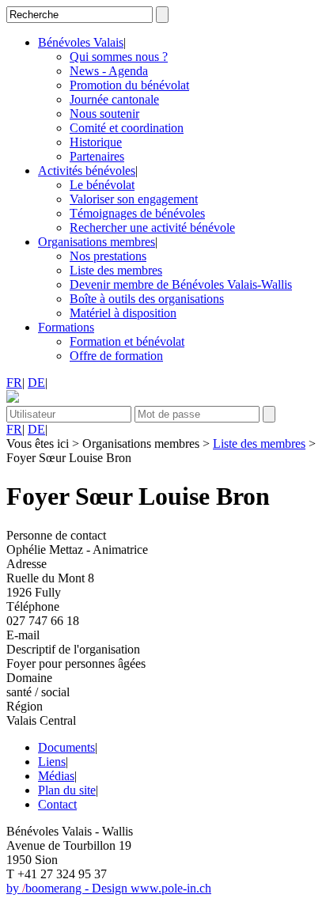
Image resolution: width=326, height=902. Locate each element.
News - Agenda (109, 71)
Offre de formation (116, 355)
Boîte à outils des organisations (147, 298)
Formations (66, 327)
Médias (56, 776)
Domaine (29, 677)
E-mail (23, 635)
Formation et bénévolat (127, 341)
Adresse (26, 563)
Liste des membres (116, 270)
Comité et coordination (127, 128)
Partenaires (97, 156)
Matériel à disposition (123, 313)
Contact (57, 804)
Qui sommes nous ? (119, 56)
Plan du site (67, 790)
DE (36, 382)
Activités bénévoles (86, 170)
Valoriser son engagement (134, 199)
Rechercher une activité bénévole (152, 227)
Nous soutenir (104, 113)
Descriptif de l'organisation (73, 649)
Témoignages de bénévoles (137, 213)
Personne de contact (56, 535)
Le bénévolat (102, 184)
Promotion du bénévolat (129, 85)
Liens (52, 761)
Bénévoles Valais (80, 42)
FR (14, 382)
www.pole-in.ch (171, 888)
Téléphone (32, 606)
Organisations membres (96, 241)
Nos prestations (108, 256)
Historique (96, 142)
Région (24, 706)
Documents (66, 747)
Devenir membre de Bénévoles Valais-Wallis (181, 284)
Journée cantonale (114, 99)
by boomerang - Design (68, 888)
